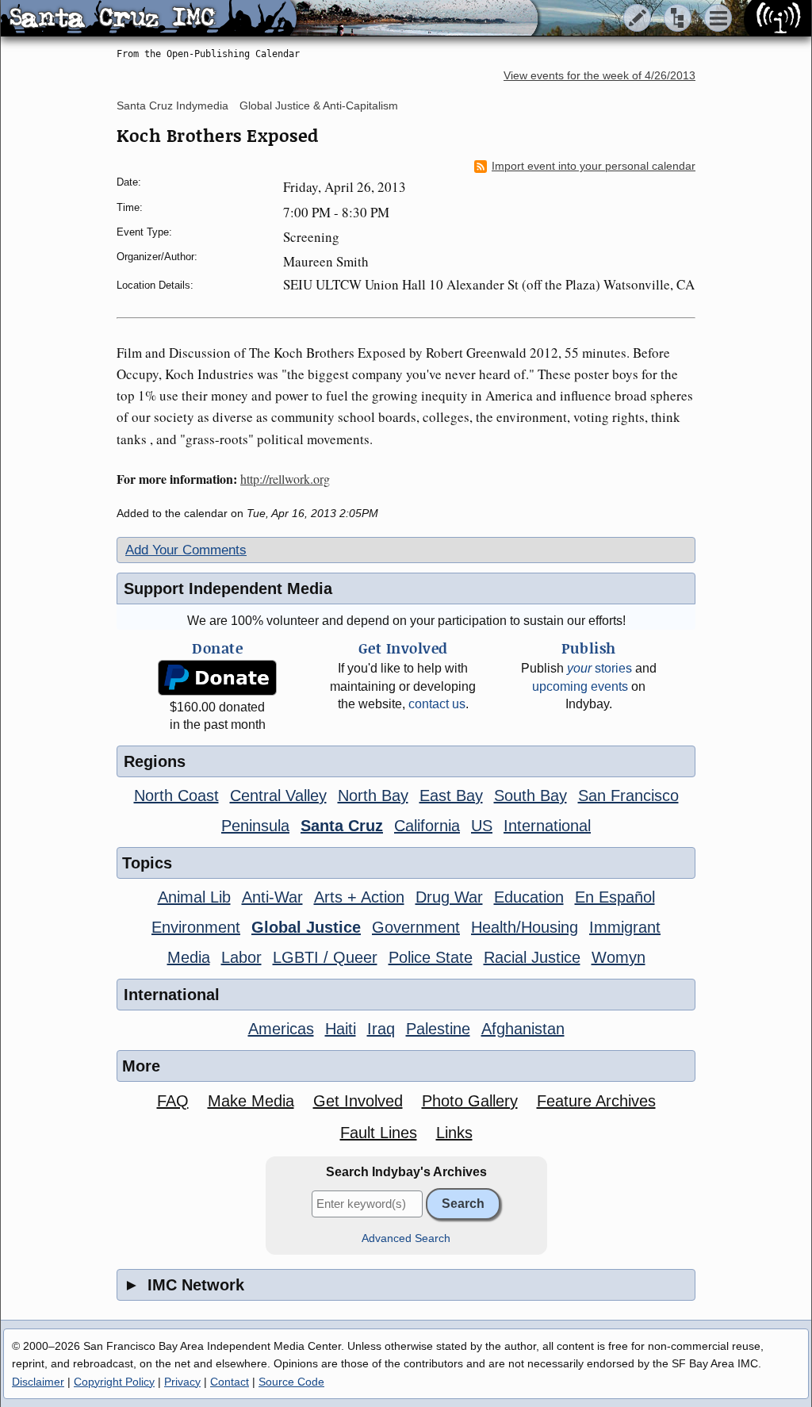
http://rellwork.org (285, 478)
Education (529, 897)
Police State (431, 957)
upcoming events (580, 686)
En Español (615, 897)
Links (454, 1132)
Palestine (438, 1028)
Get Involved (358, 1101)
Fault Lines (378, 1132)
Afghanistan (523, 1028)
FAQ (173, 1101)
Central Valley (278, 795)
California (427, 825)
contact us (436, 704)
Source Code (291, 1381)
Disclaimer (38, 1381)
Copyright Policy (114, 1381)
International (547, 825)
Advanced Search (406, 1238)
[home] (149, 19)
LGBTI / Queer (325, 957)
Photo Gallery (470, 1101)
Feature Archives (596, 1101)
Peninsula (255, 825)
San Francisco (628, 795)
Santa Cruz (342, 825)
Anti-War (272, 897)
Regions (155, 761)
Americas (281, 1028)
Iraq (381, 1028)
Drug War (449, 897)
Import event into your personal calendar (593, 166)
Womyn (618, 957)
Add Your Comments (186, 550)
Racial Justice (532, 957)
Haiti (340, 1028)
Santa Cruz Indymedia (172, 105)
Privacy (182, 1381)
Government (416, 927)
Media (188, 957)
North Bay (373, 795)
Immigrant (625, 927)
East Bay (451, 795)
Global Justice (306, 927)
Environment (195, 927)
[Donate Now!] (217, 678)
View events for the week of (599, 76)
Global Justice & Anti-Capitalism (318, 105)
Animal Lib (194, 897)
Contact (229, 1381)
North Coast (176, 795)
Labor (241, 957)
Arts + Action (359, 897)
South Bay (530, 795)
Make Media (251, 1101)
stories (599, 668)
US (481, 825)
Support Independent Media (228, 588)
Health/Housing (524, 927)
